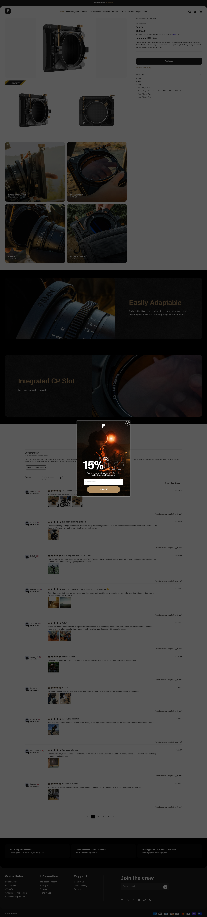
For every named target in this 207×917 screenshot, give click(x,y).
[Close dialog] (128, 423)
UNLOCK (104, 489)
